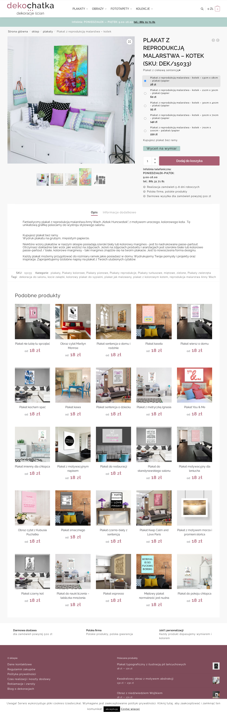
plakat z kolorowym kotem (150, 277)
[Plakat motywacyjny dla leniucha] (194, 444)
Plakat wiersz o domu (195, 343)
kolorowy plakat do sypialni (84, 277)
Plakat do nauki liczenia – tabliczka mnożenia (73, 596)
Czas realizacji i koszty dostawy (29, 679)
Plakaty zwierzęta (199, 272)
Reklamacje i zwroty (21, 683)
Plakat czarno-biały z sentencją (113, 532)
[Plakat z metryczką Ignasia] (154, 385)
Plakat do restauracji (113, 466)
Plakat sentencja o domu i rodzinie (113, 346)
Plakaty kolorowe (73, 272)
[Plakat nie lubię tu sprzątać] (32, 321)
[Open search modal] (204, 9)
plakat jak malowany (118, 277)
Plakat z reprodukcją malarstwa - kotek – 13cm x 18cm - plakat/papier (184, 79)
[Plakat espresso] (113, 571)
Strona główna (18, 31)
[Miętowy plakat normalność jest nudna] (154, 571)
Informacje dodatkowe (119, 212)
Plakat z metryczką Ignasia (154, 407)
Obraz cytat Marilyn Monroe (73, 346)
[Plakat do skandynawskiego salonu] (154, 444)
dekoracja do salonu (32, 277)
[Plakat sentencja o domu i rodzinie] (113, 321)
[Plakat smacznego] (73, 508)
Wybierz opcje (32, 363)
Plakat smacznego (73, 530)
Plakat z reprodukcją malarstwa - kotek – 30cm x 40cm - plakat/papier (184, 104)
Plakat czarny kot (32, 593)
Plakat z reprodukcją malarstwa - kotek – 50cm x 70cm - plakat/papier (184, 116)
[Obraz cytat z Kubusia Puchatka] (32, 508)
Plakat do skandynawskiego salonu (154, 468)
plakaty (48, 31)
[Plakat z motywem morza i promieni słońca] (194, 508)
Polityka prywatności (21, 674)
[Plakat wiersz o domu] (194, 321)
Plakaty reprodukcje (123, 272)
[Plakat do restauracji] (113, 444)
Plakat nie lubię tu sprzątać (32, 343)
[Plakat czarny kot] (32, 571)
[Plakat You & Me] (194, 385)
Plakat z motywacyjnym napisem (73, 468)
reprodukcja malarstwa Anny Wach (193, 277)
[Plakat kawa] (73, 385)
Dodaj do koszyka (189, 161)
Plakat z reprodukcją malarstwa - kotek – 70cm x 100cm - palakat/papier (180, 129)
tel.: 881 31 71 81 (144, 22)
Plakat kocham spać (32, 407)
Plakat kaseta (154, 343)
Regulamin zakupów (21, 669)
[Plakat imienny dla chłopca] (32, 444)
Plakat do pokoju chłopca (194, 593)
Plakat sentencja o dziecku (113, 407)
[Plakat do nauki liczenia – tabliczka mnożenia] (73, 571)
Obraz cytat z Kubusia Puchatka (32, 532)
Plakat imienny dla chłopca (32, 466)
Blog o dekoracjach (20, 688)
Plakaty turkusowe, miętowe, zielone (162, 272)
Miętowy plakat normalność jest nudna (154, 596)
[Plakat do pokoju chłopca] (194, 571)
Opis (94, 212)
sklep (35, 31)
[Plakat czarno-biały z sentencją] (113, 508)
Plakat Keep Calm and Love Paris (154, 532)
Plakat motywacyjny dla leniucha (194, 468)
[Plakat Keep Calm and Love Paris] (154, 508)
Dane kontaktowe (19, 664)
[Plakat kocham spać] (32, 385)
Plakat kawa (73, 407)
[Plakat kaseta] (154, 321)
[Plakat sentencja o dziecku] (113, 385)
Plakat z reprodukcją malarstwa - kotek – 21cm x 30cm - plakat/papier (184, 91)
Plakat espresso (113, 593)
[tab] (94, 209)
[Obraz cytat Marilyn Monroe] (73, 321)
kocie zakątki (56, 277)
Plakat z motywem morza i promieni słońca (194, 532)
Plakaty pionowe (97, 272)
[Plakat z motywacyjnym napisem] (73, 444)
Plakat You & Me (194, 407)
